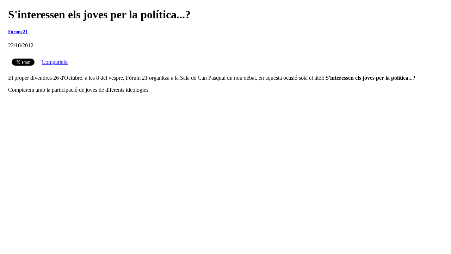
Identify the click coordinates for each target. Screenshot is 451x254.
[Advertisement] (225, 109)
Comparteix (55, 62)
